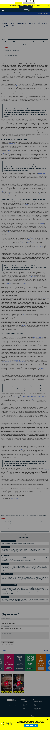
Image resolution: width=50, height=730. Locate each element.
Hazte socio (30, 725)
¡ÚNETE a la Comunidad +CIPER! (25, 6)
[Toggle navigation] (2, 10)
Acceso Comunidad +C (29, 3)
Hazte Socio (18, 3)
